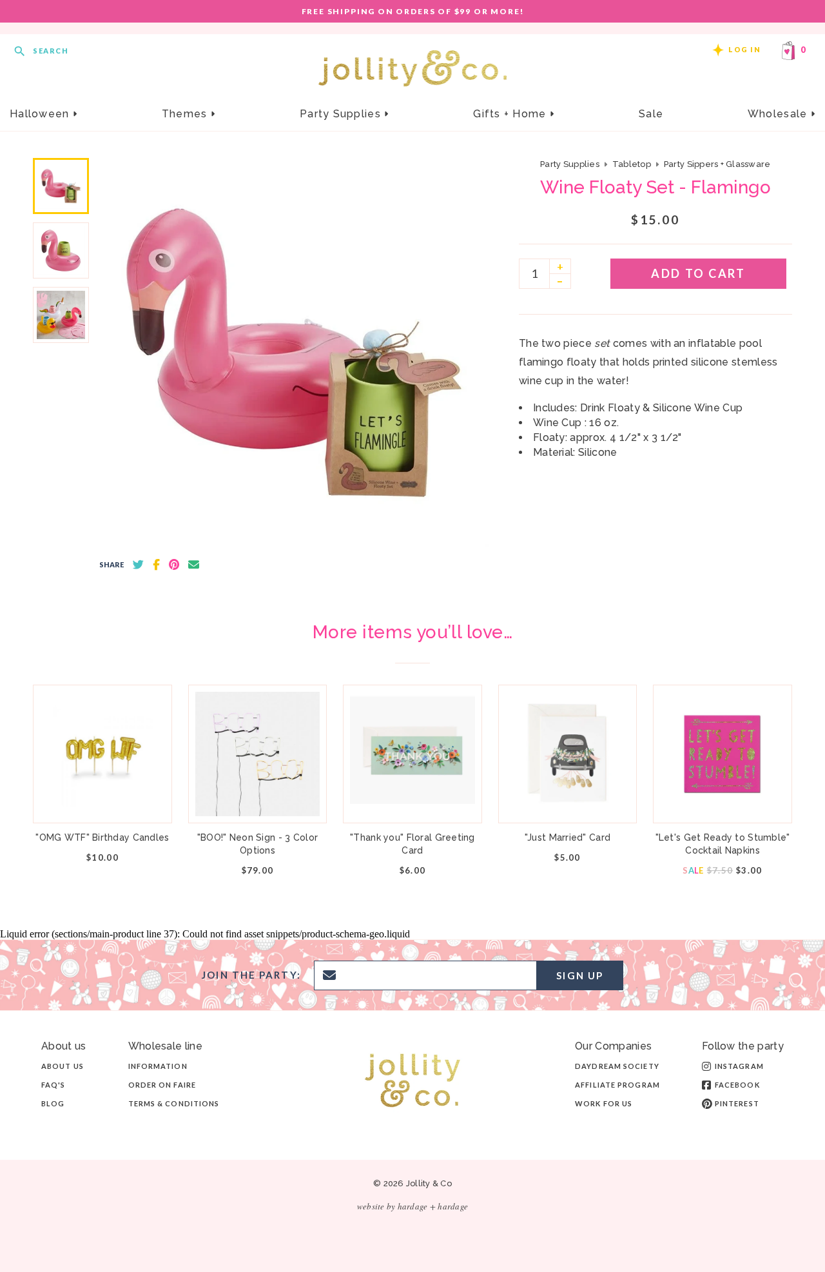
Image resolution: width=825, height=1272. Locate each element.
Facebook (737, 1085)
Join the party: (251, 975)
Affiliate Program (617, 1085)
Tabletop (631, 164)
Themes (186, 114)
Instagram (739, 1066)
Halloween (41, 114)
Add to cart (698, 273)
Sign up (579, 975)
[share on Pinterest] (174, 565)
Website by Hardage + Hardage (412, 1206)
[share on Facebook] (156, 565)
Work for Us (603, 1103)
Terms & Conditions (174, 1103)
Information (158, 1066)
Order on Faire (162, 1085)
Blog (52, 1103)
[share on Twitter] (138, 565)
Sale (651, 114)
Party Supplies (342, 114)
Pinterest (737, 1103)
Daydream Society (617, 1066)
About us (62, 1066)
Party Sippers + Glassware (717, 164)
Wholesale (779, 114)
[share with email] (193, 565)
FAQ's (53, 1085)
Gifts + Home (511, 114)
